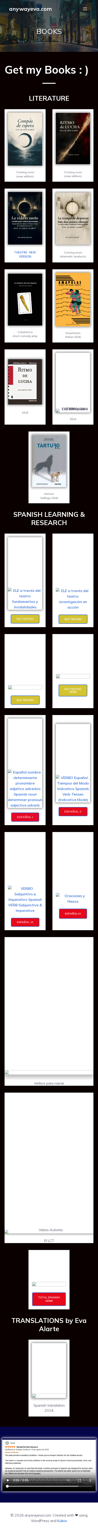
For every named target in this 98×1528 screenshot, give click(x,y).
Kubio (62, 1520)
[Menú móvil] (85, 9)
